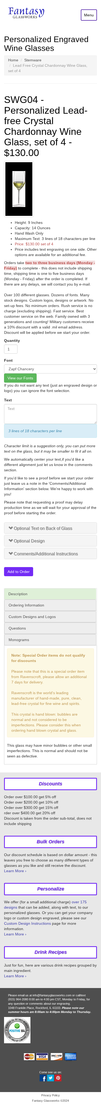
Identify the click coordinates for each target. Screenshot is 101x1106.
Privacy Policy (50, 1095)
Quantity (12, 340)
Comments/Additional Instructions (46, 554)
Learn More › (15, 871)
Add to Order (19, 571)
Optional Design (29, 541)
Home (13, 60)
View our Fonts (20, 378)
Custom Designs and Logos (32, 617)
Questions (17, 628)
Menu (89, 15)
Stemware (32, 60)
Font (8, 360)
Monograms (19, 640)
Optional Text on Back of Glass (43, 528)
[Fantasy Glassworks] (27, 13)
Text (8, 400)
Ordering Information (26, 605)
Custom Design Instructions (27, 923)
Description (17, 594)
